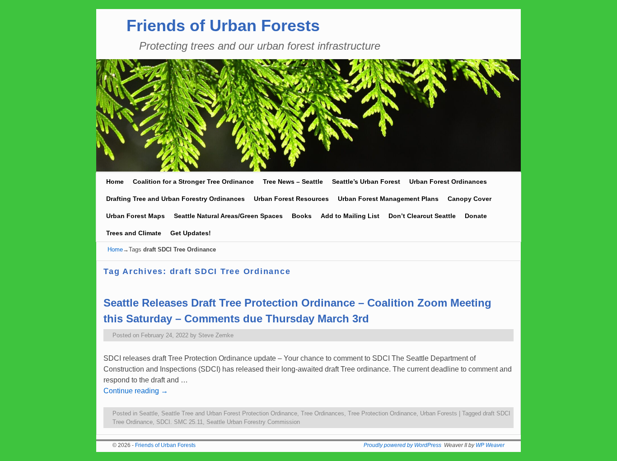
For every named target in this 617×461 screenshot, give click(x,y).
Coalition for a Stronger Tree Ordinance (193, 181)
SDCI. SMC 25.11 (179, 422)
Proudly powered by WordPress (402, 445)
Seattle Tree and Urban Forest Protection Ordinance (229, 413)
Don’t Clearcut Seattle (422, 215)
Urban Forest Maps (135, 215)
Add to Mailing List (350, 215)
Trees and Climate (133, 233)
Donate (476, 215)
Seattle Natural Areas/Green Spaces (228, 215)
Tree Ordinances (322, 413)
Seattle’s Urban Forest (366, 181)
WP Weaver (490, 445)
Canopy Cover (469, 198)
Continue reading (135, 391)
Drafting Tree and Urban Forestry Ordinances (175, 198)
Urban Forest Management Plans (388, 198)
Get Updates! (190, 233)
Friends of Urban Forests (223, 25)
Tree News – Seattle (293, 181)
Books (302, 215)
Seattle (148, 413)
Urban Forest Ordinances (448, 181)
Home (115, 181)
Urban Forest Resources (291, 198)
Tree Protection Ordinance (382, 413)
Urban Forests (438, 413)
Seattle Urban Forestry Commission (253, 422)
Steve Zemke (216, 335)
